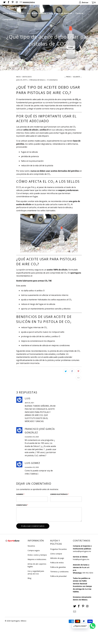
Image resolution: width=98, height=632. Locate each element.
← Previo (67, 77)
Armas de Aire (16, 13)
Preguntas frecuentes (58, 549)
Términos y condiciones (59, 571)
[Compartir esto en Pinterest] (78, 371)
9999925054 (29, 2)
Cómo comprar (56, 554)
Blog (29, 578)
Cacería (80, 13)
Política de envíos (57, 562)
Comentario (22, 505)
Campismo (8, 19)
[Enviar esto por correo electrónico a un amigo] (78, 377)
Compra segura (34, 550)
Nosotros (31, 546)
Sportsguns (15, 621)
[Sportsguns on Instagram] (16, 2)
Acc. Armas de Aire (36, 13)
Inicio (5, 13)
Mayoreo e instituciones (37, 559)
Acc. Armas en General (61, 13)
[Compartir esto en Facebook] (72, 371)
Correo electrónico (59, 494)
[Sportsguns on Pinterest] (12, 2)
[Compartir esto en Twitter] (65, 371)
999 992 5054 (87, 573)
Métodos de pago (57, 558)
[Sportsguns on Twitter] (4, 2)
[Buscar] (27, 19)
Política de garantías (58, 567)
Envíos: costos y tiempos (37, 555)
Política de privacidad (58, 576)
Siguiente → (77, 77)
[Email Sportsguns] (21, 2)
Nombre (20, 494)
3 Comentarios (52, 80)
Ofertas (20, 19)
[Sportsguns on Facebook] (8, 2)
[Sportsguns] (50, 7)
